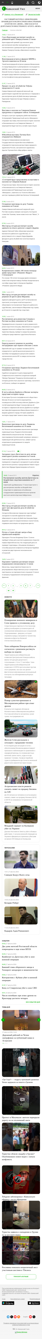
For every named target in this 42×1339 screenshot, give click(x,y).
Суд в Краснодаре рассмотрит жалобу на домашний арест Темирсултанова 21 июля (18, 38)
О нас (3, 1299)
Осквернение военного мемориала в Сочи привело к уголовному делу (20, 621)
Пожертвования (35, 1299)
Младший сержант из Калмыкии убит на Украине (19, 827)
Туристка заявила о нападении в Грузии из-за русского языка (20, 1233)
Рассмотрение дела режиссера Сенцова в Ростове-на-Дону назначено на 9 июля (18, 320)
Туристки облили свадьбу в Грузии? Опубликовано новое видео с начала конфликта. (18, 1156)
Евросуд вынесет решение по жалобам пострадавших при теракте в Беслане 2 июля (20, 344)
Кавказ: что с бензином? (13, 14)
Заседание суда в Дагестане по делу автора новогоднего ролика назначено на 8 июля (19, 455)
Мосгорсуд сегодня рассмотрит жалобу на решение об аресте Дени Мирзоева (18, 295)
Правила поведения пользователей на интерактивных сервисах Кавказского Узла (20, 1324)
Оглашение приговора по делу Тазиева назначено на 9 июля (17, 205)
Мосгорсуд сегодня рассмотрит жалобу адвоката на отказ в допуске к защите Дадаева (20, 226)
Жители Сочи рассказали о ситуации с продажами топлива (18, 741)
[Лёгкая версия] (12, 3)
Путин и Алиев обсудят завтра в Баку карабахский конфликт (17, 533)
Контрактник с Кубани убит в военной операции (19, 979)
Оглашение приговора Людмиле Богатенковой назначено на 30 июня (20, 368)
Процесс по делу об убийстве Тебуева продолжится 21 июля (17, 87)
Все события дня (33, 1002)
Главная (5, 30)
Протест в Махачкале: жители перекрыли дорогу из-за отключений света (20, 1119)
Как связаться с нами (17, 1299)
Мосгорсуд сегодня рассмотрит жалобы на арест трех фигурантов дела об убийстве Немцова (19, 507)
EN (7, 2)
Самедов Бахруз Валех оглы (17, 874)
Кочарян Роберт (11, 902)
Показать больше (21, 1276)
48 (8, 590)
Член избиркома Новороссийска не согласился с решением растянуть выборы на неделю (20, 649)
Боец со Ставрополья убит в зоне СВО (19, 987)
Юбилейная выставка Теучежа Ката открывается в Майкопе (16, 135)
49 (13, 590)
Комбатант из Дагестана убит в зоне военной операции (18, 958)
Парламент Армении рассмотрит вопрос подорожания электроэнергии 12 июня (18, 562)
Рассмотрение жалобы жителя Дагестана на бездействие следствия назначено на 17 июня (21, 480)
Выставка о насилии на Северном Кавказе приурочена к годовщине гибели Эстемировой (20, 111)
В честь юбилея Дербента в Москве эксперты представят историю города (20, 393)
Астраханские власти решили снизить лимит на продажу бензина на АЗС (20, 789)
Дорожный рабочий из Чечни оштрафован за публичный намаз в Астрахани (18, 1038)
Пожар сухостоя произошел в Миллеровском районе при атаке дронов (19, 703)
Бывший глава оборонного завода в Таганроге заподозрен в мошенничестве (20, 968)
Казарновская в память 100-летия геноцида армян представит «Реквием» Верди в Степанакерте (19, 272)
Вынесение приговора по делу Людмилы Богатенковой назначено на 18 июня (18, 425)
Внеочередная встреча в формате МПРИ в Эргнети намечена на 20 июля (19, 60)
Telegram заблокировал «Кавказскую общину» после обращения (18, 1198)
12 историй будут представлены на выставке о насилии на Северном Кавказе (20, 180)
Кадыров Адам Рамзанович (16, 930)
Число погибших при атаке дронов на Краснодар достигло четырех (19, 997)
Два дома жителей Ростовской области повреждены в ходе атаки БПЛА (19, 947)
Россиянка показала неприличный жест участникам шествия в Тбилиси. (20, 1268)
